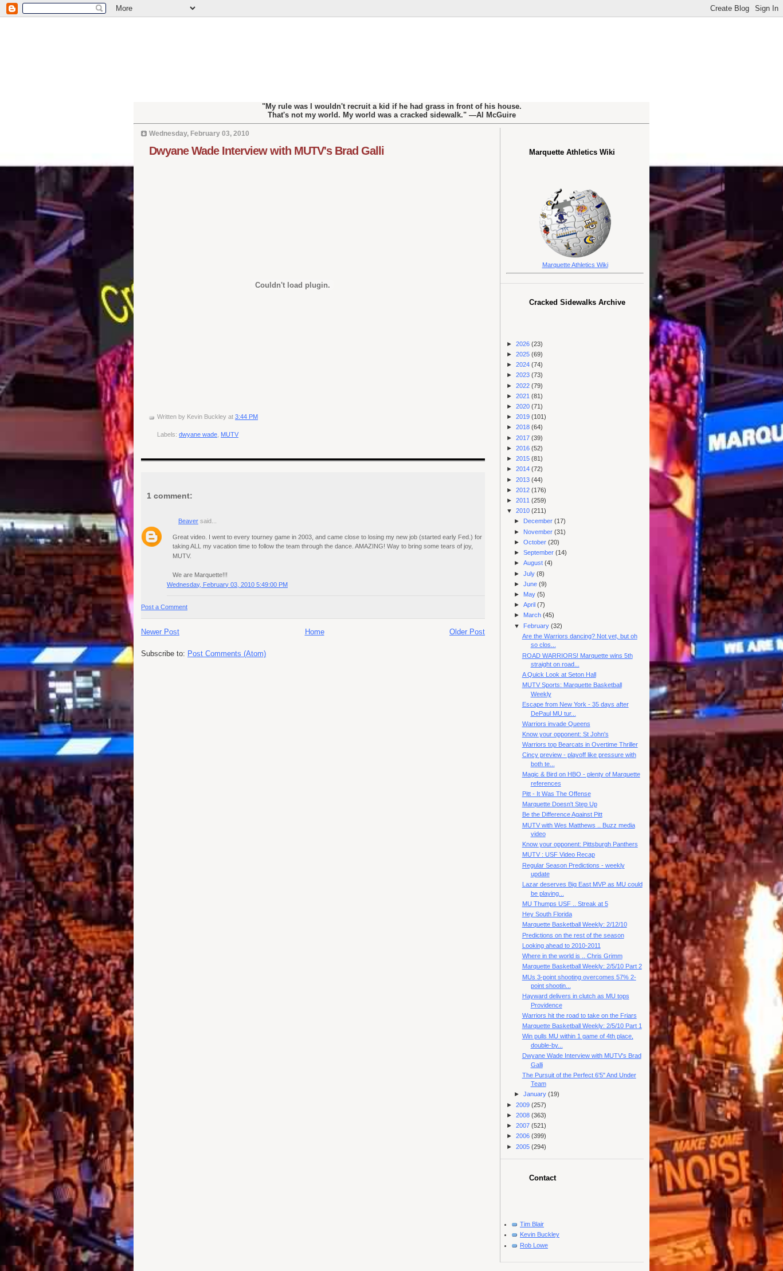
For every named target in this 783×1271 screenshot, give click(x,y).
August (534, 562)
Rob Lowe (534, 1245)
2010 (523, 510)
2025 (523, 354)
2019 (523, 416)
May (530, 594)
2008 (523, 1115)
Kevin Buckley (539, 1234)
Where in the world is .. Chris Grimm (572, 955)
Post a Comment (164, 606)
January (535, 1093)
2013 (523, 479)
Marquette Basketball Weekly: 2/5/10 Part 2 (582, 966)
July (530, 573)
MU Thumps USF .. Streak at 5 (565, 903)
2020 (523, 406)
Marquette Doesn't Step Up (559, 804)
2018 (523, 426)
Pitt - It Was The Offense (556, 793)
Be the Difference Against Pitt (562, 814)
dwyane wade (198, 434)
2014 (523, 468)
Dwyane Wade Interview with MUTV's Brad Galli (266, 150)
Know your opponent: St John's (565, 734)
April (530, 604)
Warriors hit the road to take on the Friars (579, 1015)
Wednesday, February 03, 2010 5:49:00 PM (227, 584)
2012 (523, 490)
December (538, 520)
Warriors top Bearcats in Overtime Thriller (580, 744)
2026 (523, 343)
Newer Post (160, 631)
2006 (523, 1135)
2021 (523, 396)
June (531, 583)
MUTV (229, 434)
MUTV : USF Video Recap (558, 854)
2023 (523, 374)
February (537, 625)
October (535, 542)
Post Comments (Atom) (226, 653)
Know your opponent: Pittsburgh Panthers (580, 844)
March (533, 614)
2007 (523, 1125)
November (538, 531)
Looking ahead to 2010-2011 (561, 945)
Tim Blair (532, 1224)
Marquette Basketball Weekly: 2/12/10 (574, 924)
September (539, 552)
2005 (523, 1146)
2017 (523, 437)
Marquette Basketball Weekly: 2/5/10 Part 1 (582, 1025)
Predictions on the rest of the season (573, 935)
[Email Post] (260, 416)
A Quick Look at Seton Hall (559, 674)
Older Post (467, 631)
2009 (523, 1104)
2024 (523, 364)
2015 (523, 458)
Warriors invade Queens (556, 723)
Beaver (188, 520)
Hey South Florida (547, 914)
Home (314, 631)
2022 (523, 385)
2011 (523, 500)
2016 (523, 448)
